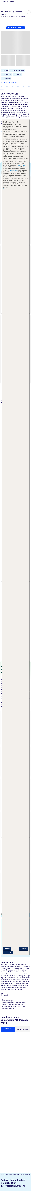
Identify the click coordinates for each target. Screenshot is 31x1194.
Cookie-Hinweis (20, 165)
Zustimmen (24, 948)
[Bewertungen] (29, 86)
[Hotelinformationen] (13, 86)
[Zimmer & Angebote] (7, 86)
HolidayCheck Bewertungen (8, 1029)
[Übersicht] (2, 86)
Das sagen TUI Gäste (22, 1029)
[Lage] (24, 86)
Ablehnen (7, 948)
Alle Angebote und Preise (15, 27)
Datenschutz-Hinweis (12, 170)
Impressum (6, 189)
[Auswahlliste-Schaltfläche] (28, 12)
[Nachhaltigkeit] (18, 86)
